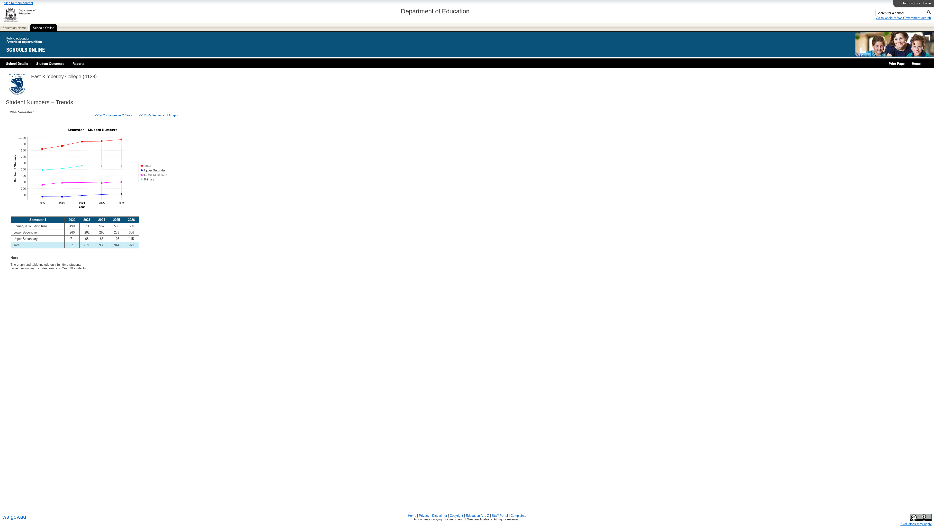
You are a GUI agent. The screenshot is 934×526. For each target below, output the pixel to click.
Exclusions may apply (916, 524)
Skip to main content (18, 3)
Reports (78, 64)
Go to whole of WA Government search (903, 18)
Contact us (905, 3)
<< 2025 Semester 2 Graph (114, 115)
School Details (17, 64)
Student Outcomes (50, 64)
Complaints (518, 515)
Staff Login (923, 3)
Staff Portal (500, 515)
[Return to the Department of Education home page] (19, 21)
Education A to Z (477, 515)
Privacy (424, 515)
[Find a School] (30, 55)
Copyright (456, 515)
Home (916, 64)
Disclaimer (439, 515)
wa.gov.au (14, 517)
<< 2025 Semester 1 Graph (158, 115)
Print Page (897, 64)
